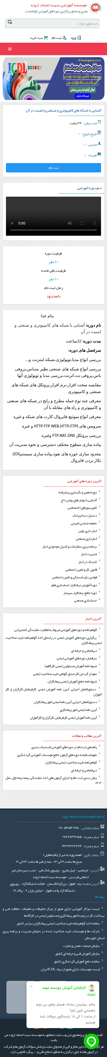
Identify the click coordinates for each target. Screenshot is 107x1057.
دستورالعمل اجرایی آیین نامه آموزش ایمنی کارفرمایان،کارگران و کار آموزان (53, 692)
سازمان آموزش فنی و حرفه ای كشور (77, 953)
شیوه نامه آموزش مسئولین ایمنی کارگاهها (71, 666)
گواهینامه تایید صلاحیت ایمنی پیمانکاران (71, 762)
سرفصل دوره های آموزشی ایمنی (77, 658)
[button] (99, 78)
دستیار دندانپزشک (84, 515)
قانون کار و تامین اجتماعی (81, 569)
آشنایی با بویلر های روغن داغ (79, 500)
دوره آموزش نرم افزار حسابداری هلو (74, 585)
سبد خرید (36, 38)
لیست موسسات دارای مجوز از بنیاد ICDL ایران (70, 969)
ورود (73, 38)
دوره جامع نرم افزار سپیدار (80, 592)
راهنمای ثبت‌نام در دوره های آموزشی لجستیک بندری (64, 747)
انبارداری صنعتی (86, 538)
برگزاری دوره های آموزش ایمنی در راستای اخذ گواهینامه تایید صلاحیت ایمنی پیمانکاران (53, 640)
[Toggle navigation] (10, 49)
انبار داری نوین (87, 530)
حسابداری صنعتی (85, 600)
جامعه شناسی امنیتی (84, 523)
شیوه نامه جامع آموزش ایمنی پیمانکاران (72, 681)
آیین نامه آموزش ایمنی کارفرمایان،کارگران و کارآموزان (63, 717)
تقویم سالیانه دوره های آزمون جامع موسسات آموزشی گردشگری (57, 754)
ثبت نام (57, 38)
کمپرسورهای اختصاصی (82, 507)
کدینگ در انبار (87, 561)
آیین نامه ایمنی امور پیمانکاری (78, 709)
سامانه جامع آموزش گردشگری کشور (77, 961)
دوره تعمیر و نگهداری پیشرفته (77, 492)
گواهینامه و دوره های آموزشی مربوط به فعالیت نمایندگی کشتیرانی (55, 629)
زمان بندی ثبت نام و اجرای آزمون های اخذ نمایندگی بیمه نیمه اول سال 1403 (53, 780)
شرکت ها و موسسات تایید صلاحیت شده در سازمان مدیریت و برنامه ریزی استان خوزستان (53, 934)
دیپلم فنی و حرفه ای (84, 650)
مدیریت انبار (89, 554)
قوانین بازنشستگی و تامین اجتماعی (74, 577)
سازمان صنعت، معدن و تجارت (81, 945)
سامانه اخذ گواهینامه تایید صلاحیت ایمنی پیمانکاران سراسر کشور (58, 923)
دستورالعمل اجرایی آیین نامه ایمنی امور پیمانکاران (65, 702)
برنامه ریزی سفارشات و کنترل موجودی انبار (70, 546)
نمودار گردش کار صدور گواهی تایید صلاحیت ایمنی (65, 673)
